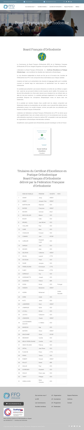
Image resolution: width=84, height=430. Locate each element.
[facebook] (64, 1)
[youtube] (68, 1)
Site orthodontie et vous (51, 1)
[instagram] (77, 426)
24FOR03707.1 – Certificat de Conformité (16, 420)
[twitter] (66, 1)
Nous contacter (29, 1)
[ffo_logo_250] (9, 5)
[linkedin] (71, 1)
